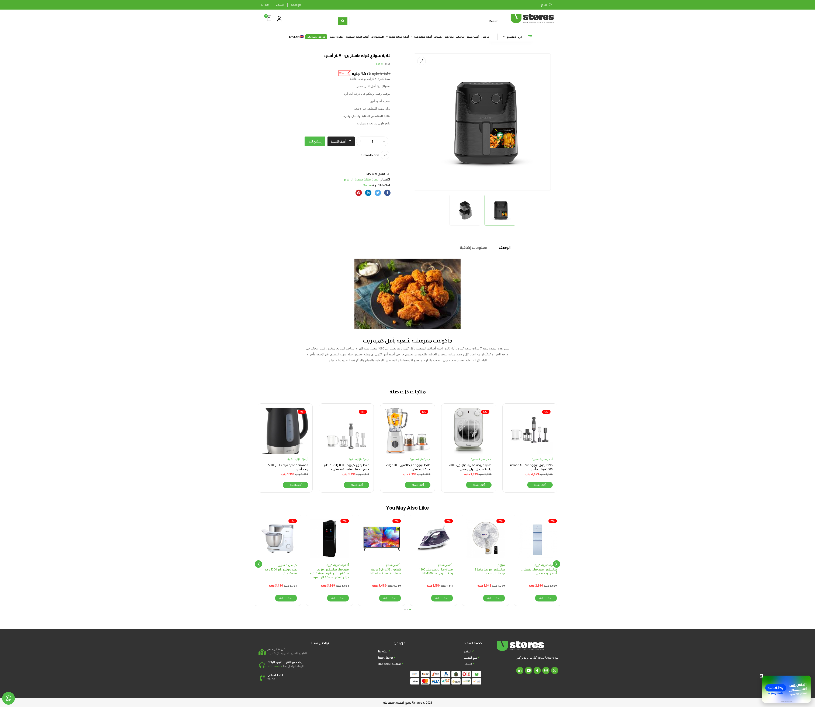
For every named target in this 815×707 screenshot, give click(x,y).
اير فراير (348, 179)
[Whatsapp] (554, 670)
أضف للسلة (338, 141)
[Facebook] (387, 193)
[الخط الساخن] (262, 678)
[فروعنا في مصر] (262, 652)
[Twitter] (378, 193)
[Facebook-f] (537, 670)
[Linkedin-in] (519, 670)
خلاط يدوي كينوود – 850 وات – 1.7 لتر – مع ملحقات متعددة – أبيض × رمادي (346, 469)
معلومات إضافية (473, 247)
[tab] (504, 248)
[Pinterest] (359, 193)
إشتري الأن (315, 141)
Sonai (379, 63)
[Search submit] (342, 21)
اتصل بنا (265, 4)
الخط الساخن (275, 675)
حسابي (280, 4)
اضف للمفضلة (370, 155)
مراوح (501, 565)
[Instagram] (545, 670)
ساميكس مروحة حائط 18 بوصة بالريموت (489, 571)
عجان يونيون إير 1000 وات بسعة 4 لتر (281, 571)
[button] (268, 18)
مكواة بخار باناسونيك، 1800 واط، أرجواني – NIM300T (436, 571)
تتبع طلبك (296, 4)
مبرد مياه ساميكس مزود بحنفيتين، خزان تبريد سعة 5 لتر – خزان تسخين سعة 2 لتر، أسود (329, 573)
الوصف (504, 247)
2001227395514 (274, 666)
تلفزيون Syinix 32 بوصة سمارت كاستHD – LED (386, 571)
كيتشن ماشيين (287, 565)
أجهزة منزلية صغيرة (366, 179)
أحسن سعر (445, 565)
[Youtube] (528, 670)
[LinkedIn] (368, 193)
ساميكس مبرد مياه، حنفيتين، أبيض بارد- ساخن (539, 571)
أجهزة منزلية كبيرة (545, 565)
